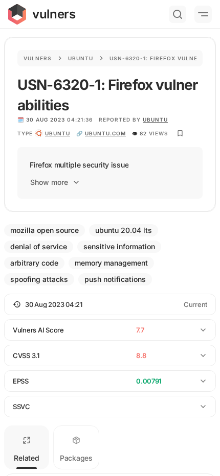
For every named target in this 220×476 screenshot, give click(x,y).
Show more (49, 182)
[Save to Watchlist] (180, 133)
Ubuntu (80, 58)
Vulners (38, 58)
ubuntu (57, 133)
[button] (110, 304)
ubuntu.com (105, 133)
